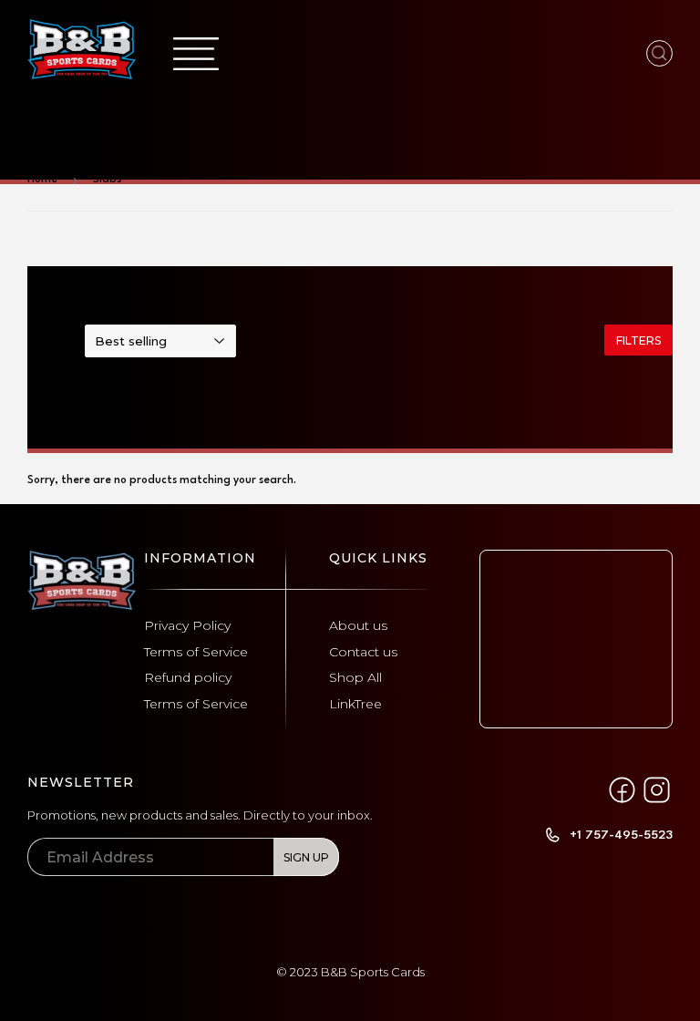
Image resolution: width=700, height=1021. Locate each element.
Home (42, 179)
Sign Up (306, 857)
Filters (638, 340)
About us (358, 625)
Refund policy (188, 677)
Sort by (47, 342)
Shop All (355, 677)
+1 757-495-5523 (621, 835)
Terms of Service (196, 652)
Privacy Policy (187, 625)
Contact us (363, 652)
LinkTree (355, 704)
